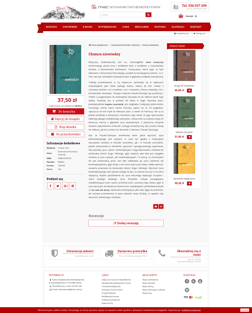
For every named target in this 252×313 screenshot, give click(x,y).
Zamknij (244, 310)
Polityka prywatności (111, 299)
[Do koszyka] (189, 91)
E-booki (87, 26)
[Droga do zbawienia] (184, 65)
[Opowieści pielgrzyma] (184, 158)
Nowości (51, 26)
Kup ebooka (66, 127)
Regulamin (142, 26)
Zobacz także (177, 46)
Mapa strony (107, 303)
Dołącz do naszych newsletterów (116, 279)
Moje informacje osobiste (153, 289)
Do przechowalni (68, 134)
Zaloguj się (200, 33)
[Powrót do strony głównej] (90, 45)
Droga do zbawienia (184, 85)
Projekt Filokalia (109, 293)
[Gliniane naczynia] (184, 112)
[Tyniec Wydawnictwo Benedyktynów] (126, 6)
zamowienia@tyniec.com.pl (70, 289)
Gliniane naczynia (184, 132)
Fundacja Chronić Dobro (112, 289)
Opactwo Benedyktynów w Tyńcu (116, 283)
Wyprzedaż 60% (107, 26)
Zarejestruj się (182, 33)
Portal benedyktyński (111, 286)
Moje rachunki (148, 283)
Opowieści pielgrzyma (184, 178)
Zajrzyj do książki (67, 119)
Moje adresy (148, 286)
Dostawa (160, 26)
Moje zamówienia (150, 279)
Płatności (178, 26)
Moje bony (147, 293)
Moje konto (149, 275)
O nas (125, 26)
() (191, 16)
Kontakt (195, 26)
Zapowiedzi (70, 26)
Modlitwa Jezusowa (110, 296)
